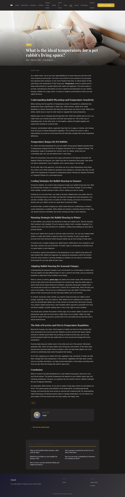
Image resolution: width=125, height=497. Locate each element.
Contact (92, 485)
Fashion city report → (106, 5)
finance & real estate (47, 5)
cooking (40, 5)
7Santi (13, 479)
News (65, 5)
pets (71, 5)
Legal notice (94, 482)
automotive (24, 5)
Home (17, 5)
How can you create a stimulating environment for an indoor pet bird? (80, 457)
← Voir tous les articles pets (40, 427)
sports (76, 5)
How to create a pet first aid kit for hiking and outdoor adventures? (44, 463)
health (54, 5)
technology (84, 5)
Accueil (33, 70)
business (33, 5)
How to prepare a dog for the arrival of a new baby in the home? (79, 451)
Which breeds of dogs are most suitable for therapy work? (43, 457)
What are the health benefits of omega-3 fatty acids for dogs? (44, 451)
